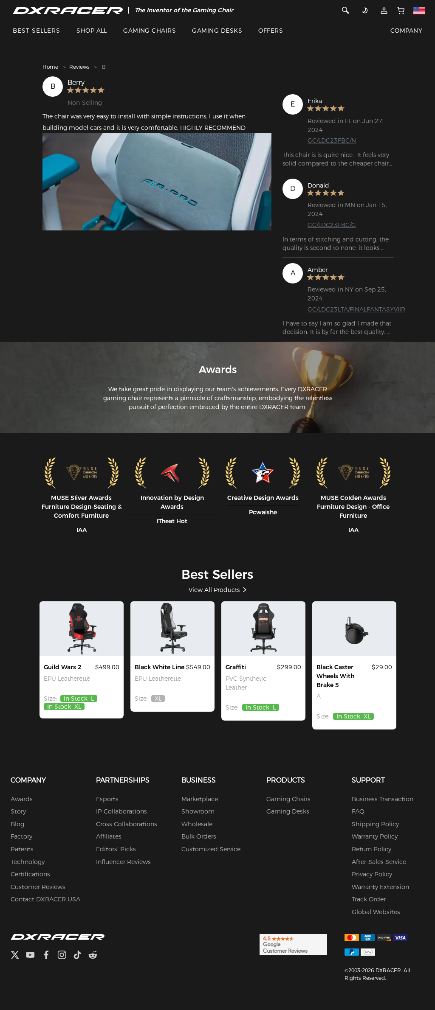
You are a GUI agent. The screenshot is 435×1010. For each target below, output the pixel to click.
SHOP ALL (91, 30)
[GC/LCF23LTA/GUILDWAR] (82, 628)
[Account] (384, 10)
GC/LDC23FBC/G (332, 225)
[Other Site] (419, 10)
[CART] (400, 10)
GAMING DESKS (217, 30)
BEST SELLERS (36, 30)
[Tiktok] (80, 956)
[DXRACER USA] (68, 10)
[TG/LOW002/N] (354, 628)
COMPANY (406, 30)
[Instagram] (65, 956)
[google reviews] (293, 944)
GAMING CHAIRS (149, 30)
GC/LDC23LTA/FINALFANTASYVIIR (356, 309)
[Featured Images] (156, 181)
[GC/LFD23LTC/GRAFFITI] (263, 628)
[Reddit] (96, 956)
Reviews (79, 67)
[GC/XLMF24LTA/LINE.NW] (172, 628)
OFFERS (270, 30)
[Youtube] (34, 956)
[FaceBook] (49, 956)
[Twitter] (18, 956)
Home (50, 67)
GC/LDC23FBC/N (332, 140)
